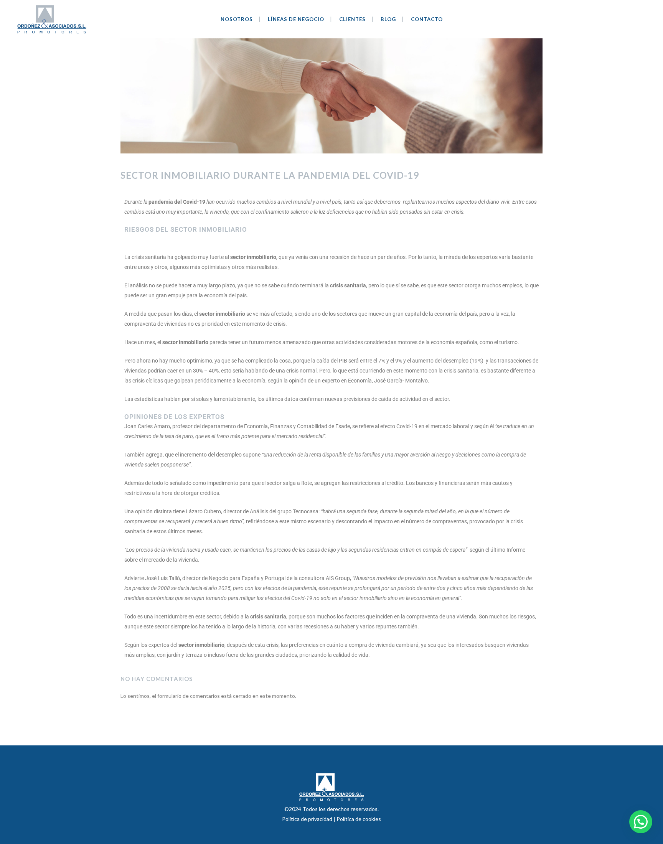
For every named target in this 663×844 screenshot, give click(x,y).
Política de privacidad (307, 819)
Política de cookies (358, 819)
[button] (640, 821)
